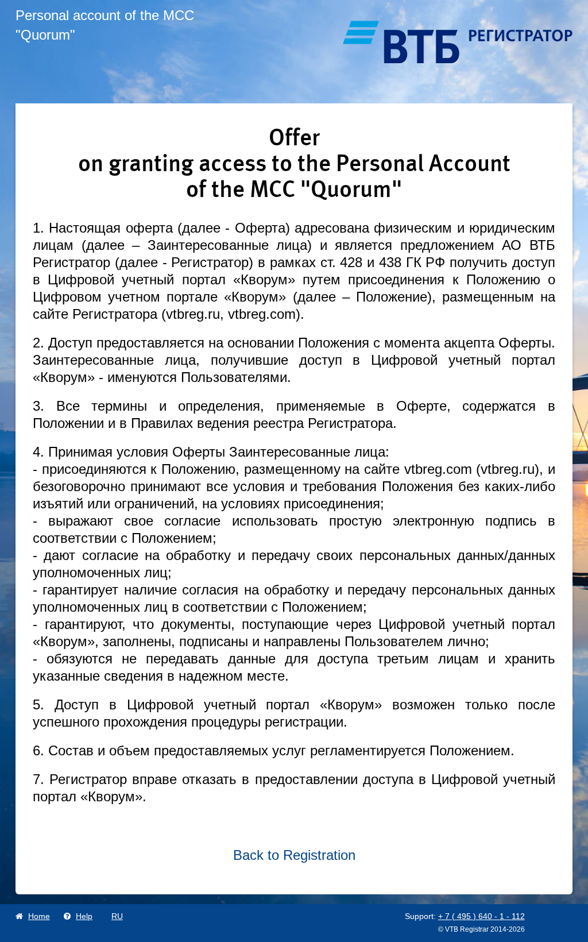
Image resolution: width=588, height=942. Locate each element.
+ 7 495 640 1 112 (481, 916)
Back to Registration (294, 855)
